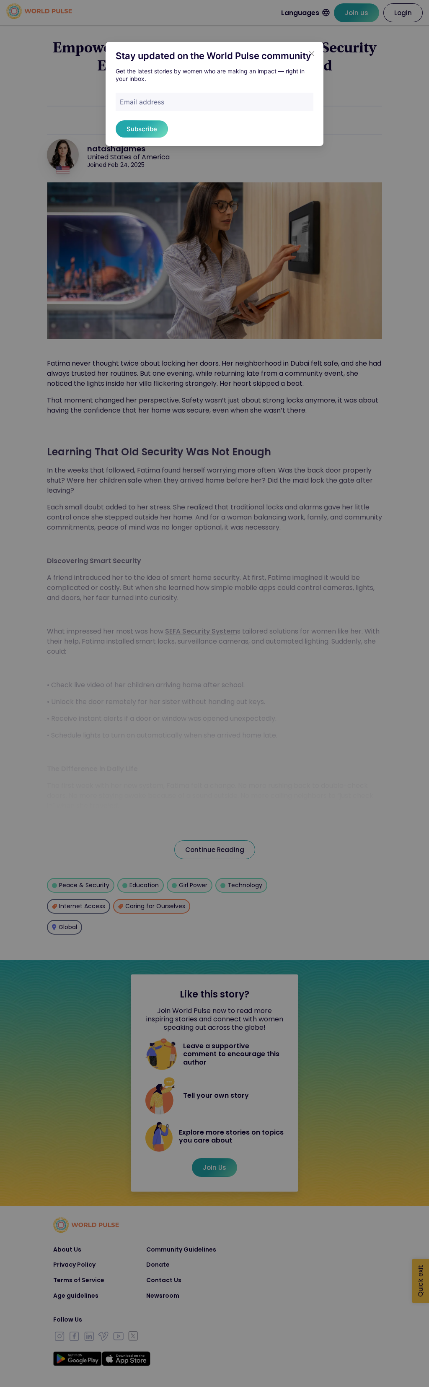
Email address (142, 102)
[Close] (311, 53)
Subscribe (142, 129)
